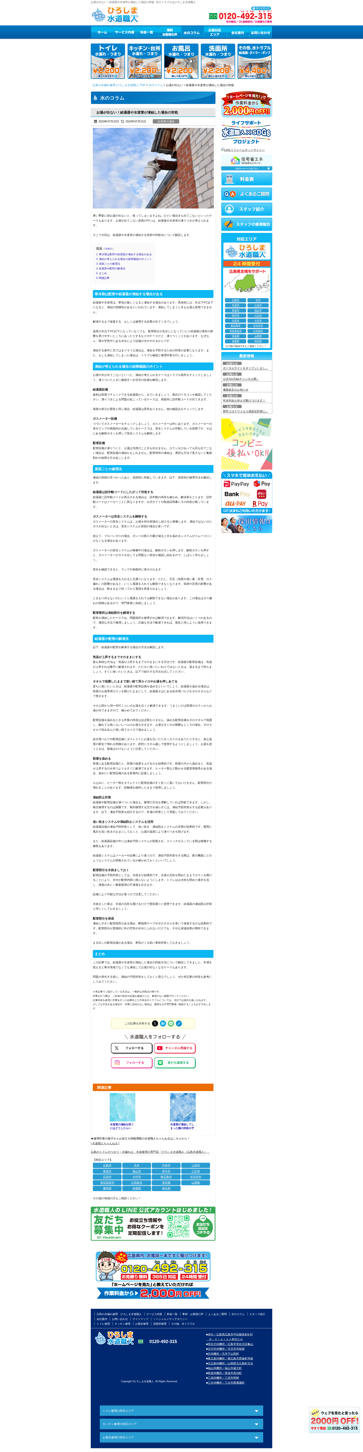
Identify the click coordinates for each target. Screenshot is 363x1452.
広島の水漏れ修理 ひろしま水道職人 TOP (119, 85)
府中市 (166, 1171)
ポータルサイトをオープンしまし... (245, 368)
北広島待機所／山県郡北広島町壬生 (230, 1363)
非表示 (108, 248)
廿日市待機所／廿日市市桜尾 (226, 1348)
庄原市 (107, 1176)
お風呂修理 (141, 1323)
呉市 (137, 1165)
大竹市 (137, 1176)
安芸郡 (166, 1182)
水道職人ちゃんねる (105, 1143)
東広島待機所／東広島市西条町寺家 (230, 1358)
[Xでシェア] (155, 1023)
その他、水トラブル (183, 1323)
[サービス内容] (117, 32)
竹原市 (166, 1165)
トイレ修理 (103, 1323)
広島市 (107, 1165)
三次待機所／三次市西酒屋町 (226, 1382)
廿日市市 (195, 1176)
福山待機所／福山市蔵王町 (225, 1368)
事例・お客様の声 (170, 32)
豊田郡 (107, 1188)
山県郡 (196, 1182)
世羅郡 (137, 1188)
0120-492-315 (163, 1341)
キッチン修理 (122, 1323)
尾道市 (107, 1171)
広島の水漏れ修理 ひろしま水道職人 (119, 1314)
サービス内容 (124, 32)
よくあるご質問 (217, 1314)
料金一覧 (147, 32)
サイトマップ (140, 1319)
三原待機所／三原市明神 (223, 1377)
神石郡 (166, 1188)
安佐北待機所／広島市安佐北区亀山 (230, 1344)
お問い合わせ (260, 32)
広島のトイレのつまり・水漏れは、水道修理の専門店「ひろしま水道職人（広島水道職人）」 (150, 1151)
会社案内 (237, 32)
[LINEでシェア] (171, 1023)
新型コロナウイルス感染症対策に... (245, 411)
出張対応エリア (215, 32)
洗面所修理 (159, 1323)
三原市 (196, 1165)
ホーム (102, 32)
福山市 (137, 1171)
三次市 (196, 1171)
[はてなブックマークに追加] (163, 1023)
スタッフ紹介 (257, 1314)
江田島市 (136, 1182)
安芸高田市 (107, 1182)
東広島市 (166, 1176)
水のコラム (192, 32)
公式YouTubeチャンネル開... (241, 378)
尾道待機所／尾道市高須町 (225, 1373)
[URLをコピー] (179, 1023)
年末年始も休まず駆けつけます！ (244, 400)
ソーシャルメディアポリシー (170, 1319)
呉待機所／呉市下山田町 (223, 1353)
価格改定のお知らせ (235, 389)
